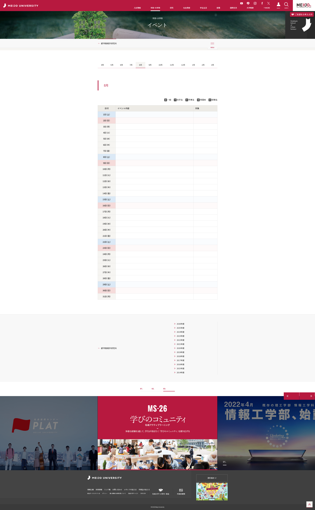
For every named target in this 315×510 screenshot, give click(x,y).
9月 (150, 65)
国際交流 (233, 8)
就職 (218, 8)
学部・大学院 (155, 8)
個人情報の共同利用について (118, 493)
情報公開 (90, 489)
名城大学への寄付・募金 (160, 494)
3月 (212, 65)
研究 (171, 8)
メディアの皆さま (130, 489)
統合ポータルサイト (93, 493)
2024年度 (180, 332)
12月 (183, 65)
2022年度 (180, 340)
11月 (172, 65)
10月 (160, 65)
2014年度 (180, 372)
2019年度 (180, 352)
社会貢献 (186, 8)
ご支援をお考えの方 (303, 14)
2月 (203, 65)
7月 (131, 65)
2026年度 (180, 323)
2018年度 (180, 356)
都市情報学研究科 (109, 43)
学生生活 (203, 8)
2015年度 (180, 368)
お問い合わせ (117, 489)
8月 (140, 65)
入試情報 (137, 8)
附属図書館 (181, 494)
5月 (111, 65)
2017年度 (180, 360)
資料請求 (211, 478)
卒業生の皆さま (144, 489)
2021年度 (180, 344)
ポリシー (104, 493)
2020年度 (180, 348)
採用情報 (99, 489)
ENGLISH (143, 493)
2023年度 (180, 336)
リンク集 (107, 489)
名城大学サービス (133, 493)
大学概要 (250, 8)
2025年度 (180, 328)
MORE (267, 8)
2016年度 (180, 364)
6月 (121, 65)
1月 (193, 65)
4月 (102, 65)
